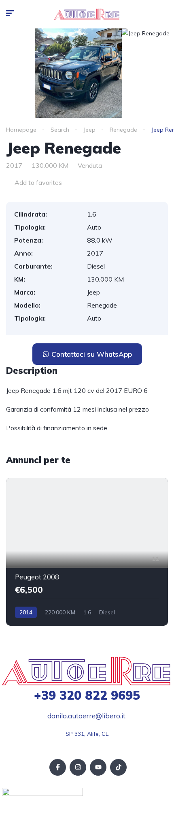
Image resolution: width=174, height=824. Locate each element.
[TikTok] (118, 767)
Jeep (89, 129)
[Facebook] (57, 767)
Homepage (21, 129)
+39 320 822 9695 (87, 695)
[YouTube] (98, 767)
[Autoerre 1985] (87, 14)
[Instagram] (78, 767)
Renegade (123, 129)
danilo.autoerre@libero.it (86, 715)
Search (60, 129)
